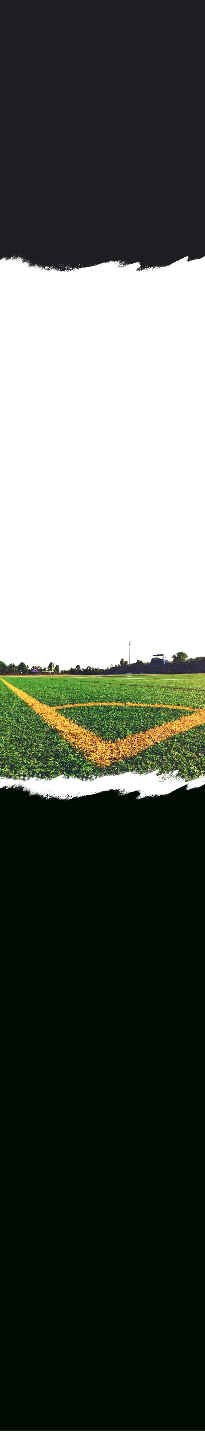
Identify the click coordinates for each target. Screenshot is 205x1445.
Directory (15, 1356)
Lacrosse (115, 1260)
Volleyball (115, 1312)
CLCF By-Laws (19, 1362)
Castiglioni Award (21, 1382)
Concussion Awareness (26, 1395)
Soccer (113, 1273)
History (13, 1369)
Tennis (113, 1293)
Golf (111, 1253)
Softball (114, 1280)
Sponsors (15, 1388)
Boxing (114, 1227)
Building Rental (19, 1349)
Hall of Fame (17, 1375)
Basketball (116, 1221)
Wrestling (116, 1305)
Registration (17, 1343)
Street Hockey (120, 1286)
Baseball (115, 1214)
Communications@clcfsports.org (50, 1117)
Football (114, 1247)
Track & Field (118, 1299)
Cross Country (120, 1241)
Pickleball (115, 1266)
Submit (21, 1000)
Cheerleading (119, 1234)
